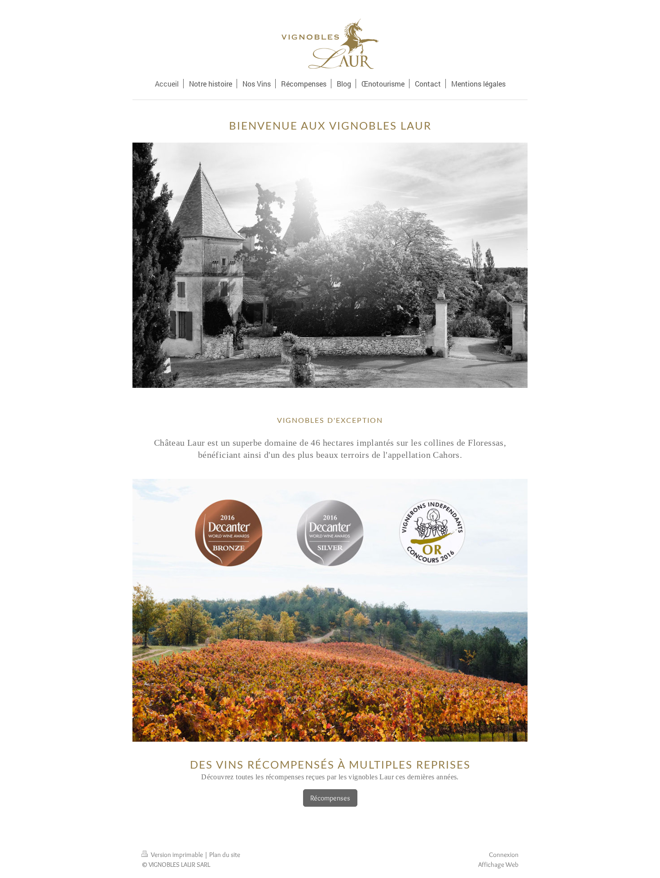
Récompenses (330, 798)
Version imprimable (177, 854)
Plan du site (224, 854)
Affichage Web (498, 864)
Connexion (504, 854)
